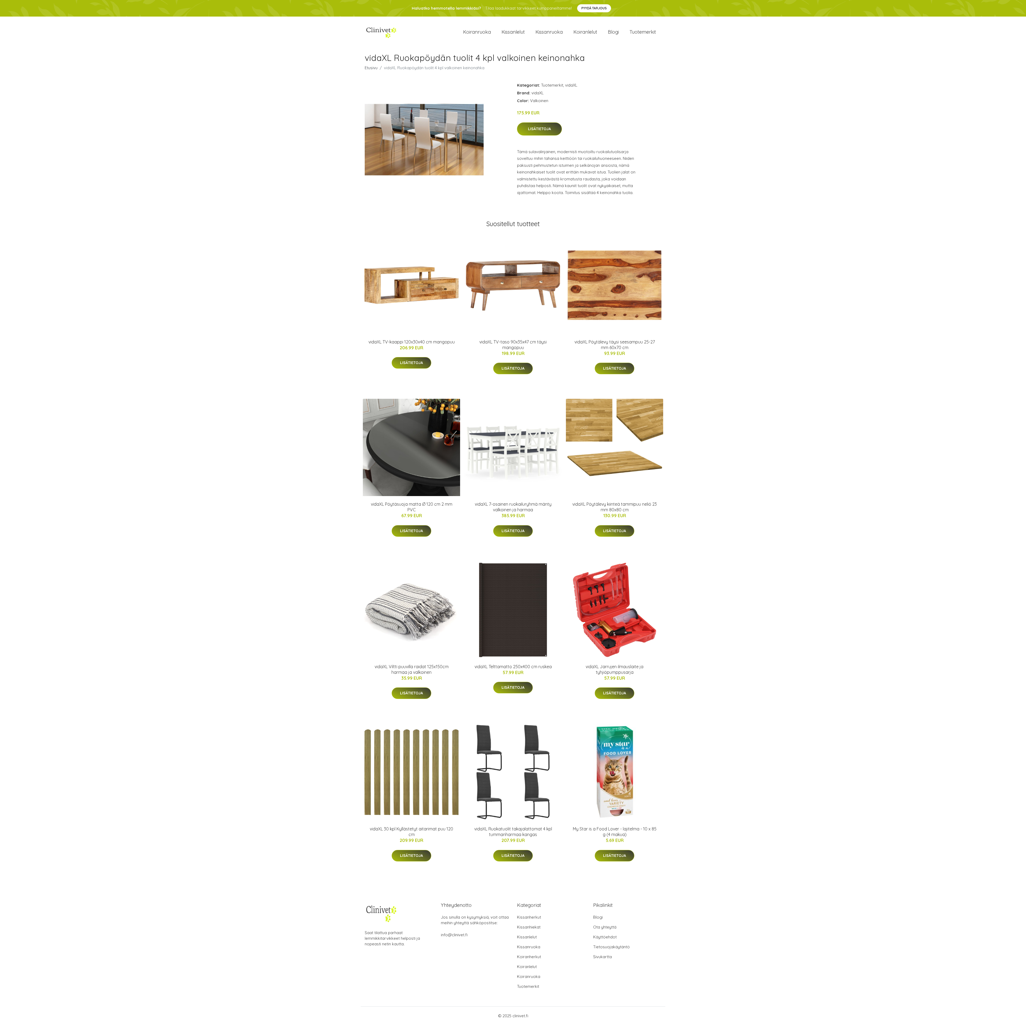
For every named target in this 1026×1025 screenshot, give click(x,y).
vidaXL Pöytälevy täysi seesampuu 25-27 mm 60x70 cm (614, 344)
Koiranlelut (585, 32)
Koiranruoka (477, 32)
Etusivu (371, 67)
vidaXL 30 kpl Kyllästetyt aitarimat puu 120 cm (411, 831)
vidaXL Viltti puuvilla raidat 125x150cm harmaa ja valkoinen (412, 669)
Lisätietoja (539, 128)
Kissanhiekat (529, 927)
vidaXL (571, 85)
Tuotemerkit (642, 32)
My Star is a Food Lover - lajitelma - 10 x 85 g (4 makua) (614, 831)
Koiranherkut (529, 956)
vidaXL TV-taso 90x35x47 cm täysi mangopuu (513, 344)
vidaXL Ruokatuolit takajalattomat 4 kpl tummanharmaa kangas (513, 831)
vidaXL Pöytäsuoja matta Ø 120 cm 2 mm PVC (411, 506)
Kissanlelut (513, 32)
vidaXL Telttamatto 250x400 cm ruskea (513, 666)
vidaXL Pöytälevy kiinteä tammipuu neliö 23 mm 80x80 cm (614, 506)
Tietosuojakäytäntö (611, 946)
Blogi (613, 32)
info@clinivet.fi (454, 934)
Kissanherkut (529, 917)
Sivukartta (602, 956)
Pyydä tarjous (594, 8)
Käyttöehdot (605, 936)
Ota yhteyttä (604, 927)
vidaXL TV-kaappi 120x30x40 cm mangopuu (411, 342)
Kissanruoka (549, 32)
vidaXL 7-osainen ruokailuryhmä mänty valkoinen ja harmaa (513, 506)
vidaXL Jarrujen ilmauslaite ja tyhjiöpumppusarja (614, 669)
